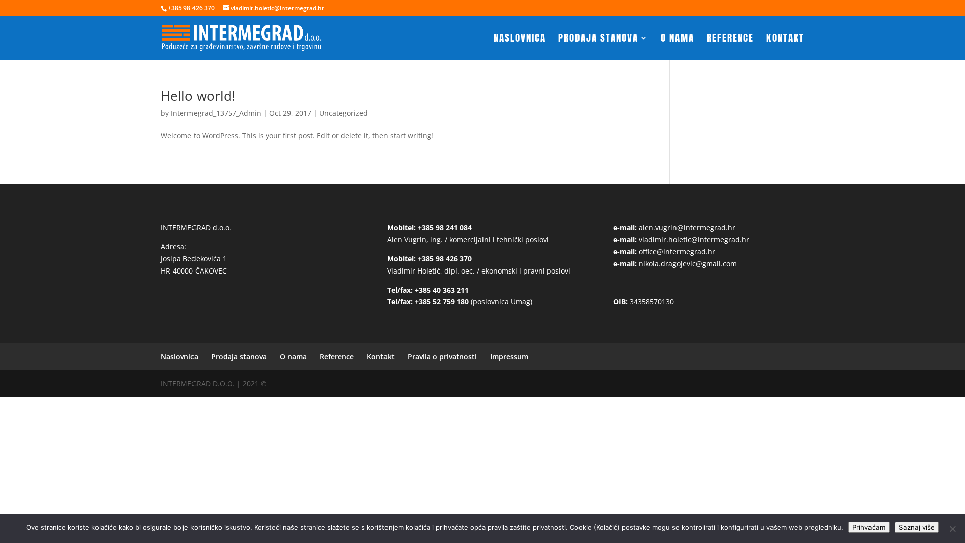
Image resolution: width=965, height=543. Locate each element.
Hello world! (198, 95)
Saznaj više (917, 527)
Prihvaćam (869, 527)
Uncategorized (343, 113)
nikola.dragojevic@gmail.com (688, 263)
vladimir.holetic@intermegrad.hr (694, 239)
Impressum (509, 356)
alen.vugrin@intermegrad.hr (687, 227)
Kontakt (785, 39)
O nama (677, 39)
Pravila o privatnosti (442, 356)
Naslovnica (520, 39)
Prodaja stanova (598, 39)
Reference (730, 39)
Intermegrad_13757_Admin (216, 113)
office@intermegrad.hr (677, 251)
